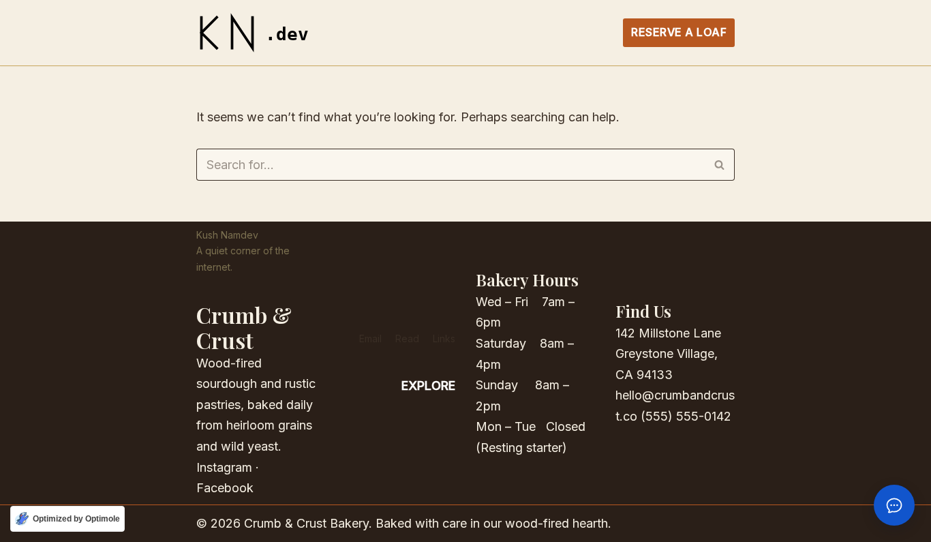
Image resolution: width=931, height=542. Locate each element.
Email (370, 338)
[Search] (719, 165)
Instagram (224, 467)
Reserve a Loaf (679, 32)
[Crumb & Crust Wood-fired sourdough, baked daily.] (257, 32)
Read (407, 338)
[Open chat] (894, 505)
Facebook (225, 488)
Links (444, 338)
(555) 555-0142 (686, 416)
